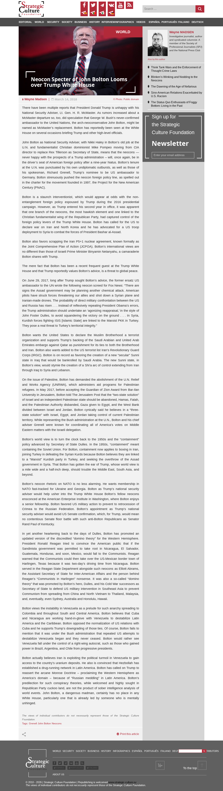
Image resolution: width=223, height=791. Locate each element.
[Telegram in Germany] (111, 12)
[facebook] (84, 5)
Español (154, 22)
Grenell (33, 723)
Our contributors (207, 751)
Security (53, 22)
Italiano (183, 22)
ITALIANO (93, 768)
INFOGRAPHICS (124, 22)
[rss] (129, 5)
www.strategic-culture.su (122, 782)
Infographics (121, 751)
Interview (108, 22)
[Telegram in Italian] (102, 12)
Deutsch (197, 22)
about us (58, 774)
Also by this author (156, 59)
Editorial (25, 22)
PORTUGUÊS (76, 768)
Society (67, 22)
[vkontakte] (111, 5)
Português (169, 22)
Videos (140, 22)
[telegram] (102, 5)
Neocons (56, 723)
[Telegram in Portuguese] (93, 12)
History (94, 22)
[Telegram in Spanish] (84, 12)
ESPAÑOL (60, 768)
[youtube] (120, 5)
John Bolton (44, 723)
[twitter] (93, 5)
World (39, 22)
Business (81, 22)
